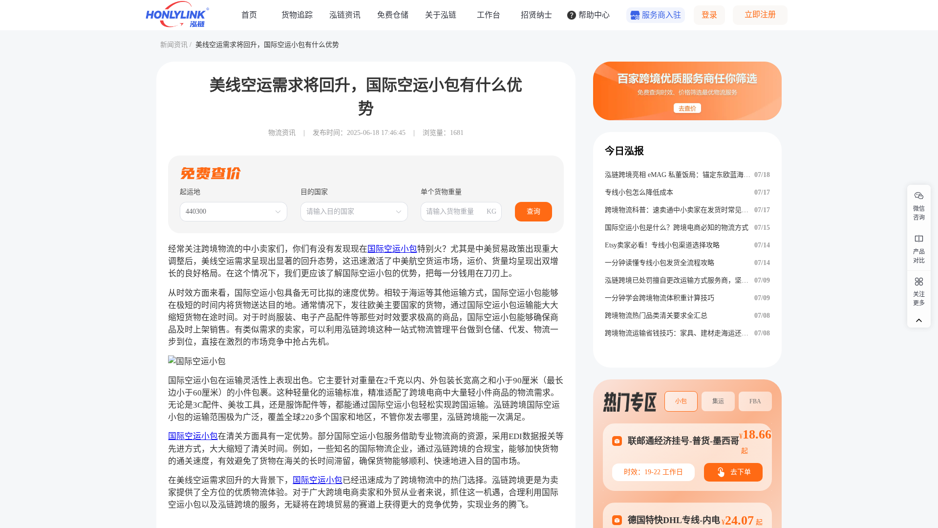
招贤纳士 (536, 15)
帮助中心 (594, 15)
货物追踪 (297, 15)
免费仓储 (392, 15)
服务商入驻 (661, 15)
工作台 (488, 15)
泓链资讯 (345, 15)
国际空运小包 (392, 249)
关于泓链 (440, 15)
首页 (249, 15)
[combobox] (229, 212)
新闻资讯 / (176, 44)
